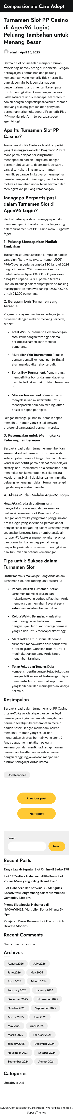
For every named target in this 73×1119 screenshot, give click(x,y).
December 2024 (44, 1043)
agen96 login (12, 121)
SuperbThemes (36, 1112)
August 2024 (46, 1061)
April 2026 (14, 981)
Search (12, 838)
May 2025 (14, 1026)
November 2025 (48, 999)
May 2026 (36, 972)
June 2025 (39, 1017)
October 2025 (16, 1008)
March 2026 (38, 981)
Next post (36, 813)
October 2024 (47, 1052)
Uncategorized (17, 775)
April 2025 (37, 1026)
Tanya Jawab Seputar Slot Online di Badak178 (36, 869)
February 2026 (17, 990)
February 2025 (42, 1034)
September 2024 (18, 1061)
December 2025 (18, 999)
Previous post (36, 798)
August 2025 (16, 1017)
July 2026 (39, 963)
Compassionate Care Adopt (34, 6)
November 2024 (18, 1052)
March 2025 (15, 1034)
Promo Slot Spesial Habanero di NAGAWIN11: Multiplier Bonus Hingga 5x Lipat (33, 909)
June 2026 (14, 972)
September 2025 (45, 1008)
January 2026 (44, 990)
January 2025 (16, 1043)
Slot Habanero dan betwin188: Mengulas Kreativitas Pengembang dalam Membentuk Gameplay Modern (35, 892)
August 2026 (16, 963)
